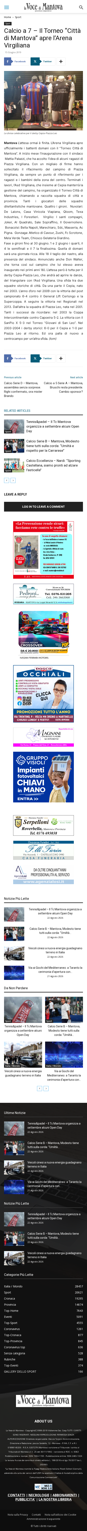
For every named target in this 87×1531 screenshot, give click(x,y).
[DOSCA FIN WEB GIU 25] (43, 721)
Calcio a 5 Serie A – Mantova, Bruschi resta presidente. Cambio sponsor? (63, 387)
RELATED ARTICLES (17, 411)
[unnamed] (43, 883)
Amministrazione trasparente (43, 1519)
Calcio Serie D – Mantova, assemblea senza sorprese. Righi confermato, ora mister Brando (23, 389)
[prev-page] (6, 480)
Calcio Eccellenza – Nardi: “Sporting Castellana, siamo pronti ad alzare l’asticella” (53, 465)
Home (7, 17)
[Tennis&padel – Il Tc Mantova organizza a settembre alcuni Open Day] (14, 426)
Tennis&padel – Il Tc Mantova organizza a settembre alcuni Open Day (52, 426)
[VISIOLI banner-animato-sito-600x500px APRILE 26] (43, 801)
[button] (6, 7)
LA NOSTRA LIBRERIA (55, 1499)
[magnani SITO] (43, 745)
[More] (61, 61)
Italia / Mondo (12, 1065)
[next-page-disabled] (13, 480)
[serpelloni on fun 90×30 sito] (43, 834)
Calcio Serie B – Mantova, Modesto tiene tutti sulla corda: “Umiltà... (64, 1030)
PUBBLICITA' (25, 1499)
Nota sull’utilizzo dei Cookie (60, 1514)
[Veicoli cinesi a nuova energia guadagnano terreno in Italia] (14, 953)
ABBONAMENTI (65, 1495)
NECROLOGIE (39, 1495)
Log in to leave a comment (43, 506)
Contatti (36, 1514)
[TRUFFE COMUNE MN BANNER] (43, 578)
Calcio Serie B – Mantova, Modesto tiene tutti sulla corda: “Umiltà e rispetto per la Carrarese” (52, 446)
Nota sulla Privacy (18, 1514)
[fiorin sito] (43, 859)
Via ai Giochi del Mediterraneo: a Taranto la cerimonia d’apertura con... (64, 1075)
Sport (18, 17)
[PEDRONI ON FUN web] (43, 603)
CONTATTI (16, 1495)
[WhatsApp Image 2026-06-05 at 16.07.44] (43, 659)
